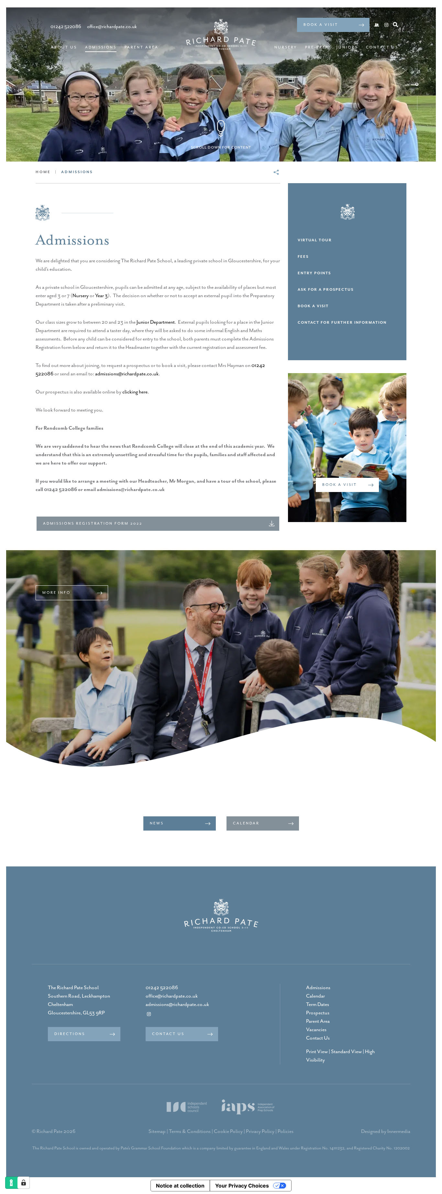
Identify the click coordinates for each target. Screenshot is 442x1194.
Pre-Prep (316, 47)
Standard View (346, 1052)
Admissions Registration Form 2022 (92, 523)
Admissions (100, 47)
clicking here (135, 392)
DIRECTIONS (69, 1034)
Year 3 (101, 296)
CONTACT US (168, 1034)
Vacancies (316, 1030)
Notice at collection (180, 1185)
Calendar (315, 996)
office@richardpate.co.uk (172, 996)
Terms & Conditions (190, 1132)
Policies (285, 1132)
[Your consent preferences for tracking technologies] (23, 1183)
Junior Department (156, 322)
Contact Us (382, 47)
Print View (317, 1052)
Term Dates (317, 1005)
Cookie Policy (228, 1132)
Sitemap (157, 1132)
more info (56, 593)
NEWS (157, 823)
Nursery (285, 47)
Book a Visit (321, 25)
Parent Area (142, 47)
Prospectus (317, 1013)
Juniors (347, 47)
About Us (64, 47)
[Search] (395, 24)
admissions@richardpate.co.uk (127, 374)
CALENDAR (246, 823)
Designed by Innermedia (385, 1132)
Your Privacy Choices (242, 1185)
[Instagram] (386, 25)
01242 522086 (162, 988)
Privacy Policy (260, 1132)
